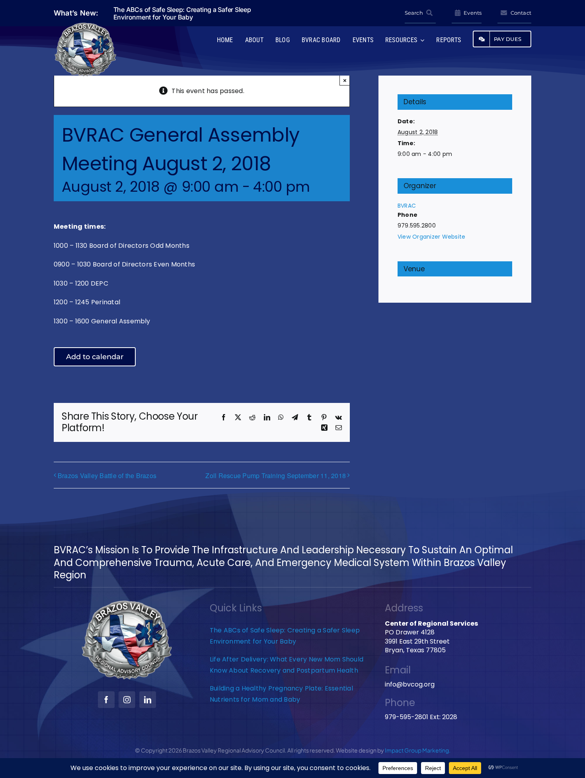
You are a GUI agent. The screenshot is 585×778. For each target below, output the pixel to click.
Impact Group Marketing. (417, 750)
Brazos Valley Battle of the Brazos (107, 475)
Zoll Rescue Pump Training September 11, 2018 (275, 475)
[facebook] (106, 699)
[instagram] (127, 699)
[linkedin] (147, 699)
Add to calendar (94, 356)
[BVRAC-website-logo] (85, 24)
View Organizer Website (431, 237)
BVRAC (407, 206)
